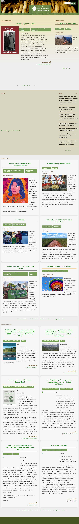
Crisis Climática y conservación (11, 340)
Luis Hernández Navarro (23, 29)
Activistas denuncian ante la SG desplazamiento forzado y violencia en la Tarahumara (67, 142)
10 (35, 319)
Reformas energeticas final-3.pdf (30, 438)
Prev (17, 85)
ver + (77, 93)
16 (50, 319)
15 (48, 319)
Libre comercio (59, 28)
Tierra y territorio (47, 226)
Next (35, 85)
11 (37, 319)
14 (45, 319)
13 (43, 319)
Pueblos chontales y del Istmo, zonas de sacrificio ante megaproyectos (67, 135)
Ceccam (23, 340)
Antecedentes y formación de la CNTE (10, 131)
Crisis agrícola (46, 168)
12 (40, 319)
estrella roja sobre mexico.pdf (44, 64)
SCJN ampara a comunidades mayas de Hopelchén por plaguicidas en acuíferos (67, 109)
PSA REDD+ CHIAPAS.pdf (32, 367)
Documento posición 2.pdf (70, 373)
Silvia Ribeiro (57, 226)
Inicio (12, 14)
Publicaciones (32, 14)
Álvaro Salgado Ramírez (66, 388)
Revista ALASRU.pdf (33, 505)
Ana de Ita (68, 28)
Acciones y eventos (52, 14)
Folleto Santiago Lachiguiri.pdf (69, 433)
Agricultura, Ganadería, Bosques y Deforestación (12, 273)
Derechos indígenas (48, 271)
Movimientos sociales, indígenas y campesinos (40, 29)
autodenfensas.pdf (72, 501)
